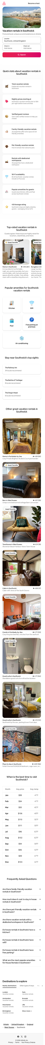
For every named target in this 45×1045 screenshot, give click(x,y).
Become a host (34, 3)
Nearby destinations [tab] (9, 986)
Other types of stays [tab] (27, 986)
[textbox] (12, 48)
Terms (17, 1042)
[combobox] (21, 41)
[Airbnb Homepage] (4, 3)
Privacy (10, 1042)
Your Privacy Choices (28, 1042)
